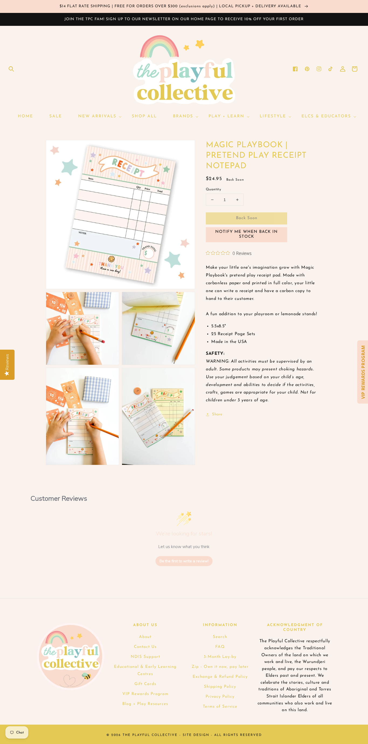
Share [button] (217, 414)
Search (220, 637)
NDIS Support (145, 657)
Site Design (196, 735)
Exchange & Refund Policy (220, 677)
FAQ (220, 647)
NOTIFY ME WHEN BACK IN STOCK (246, 234)
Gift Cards (145, 684)
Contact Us (145, 647)
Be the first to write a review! (184, 561)
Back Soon (246, 218)
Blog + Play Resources (145, 704)
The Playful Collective (150, 735)
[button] (11, 69)
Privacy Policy (220, 697)
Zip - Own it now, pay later (220, 667)
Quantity (213, 189)
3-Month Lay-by (220, 657)
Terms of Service (220, 707)
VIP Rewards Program (145, 694)
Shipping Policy (220, 687)
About (145, 637)
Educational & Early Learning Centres (145, 670)
